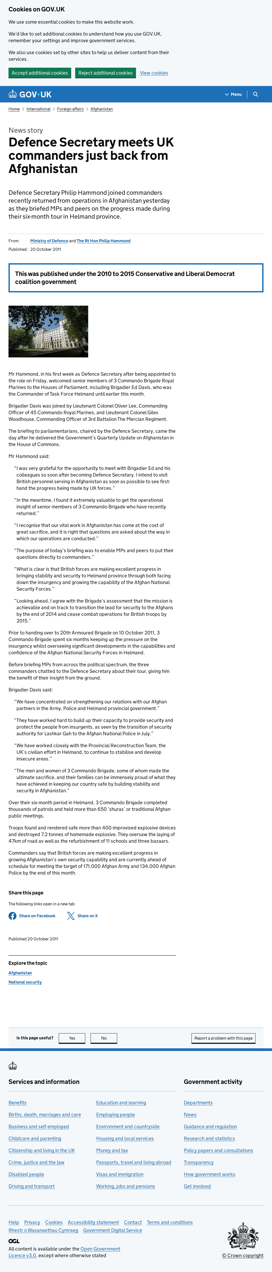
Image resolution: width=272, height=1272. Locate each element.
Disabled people (26, 1174)
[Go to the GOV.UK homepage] (30, 94)
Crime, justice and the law (36, 1162)
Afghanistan (102, 108)
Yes (77, 1038)
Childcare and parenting (34, 1138)
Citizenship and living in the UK (41, 1150)
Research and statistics (209, 1138)
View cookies (154, 72)
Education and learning (121, 1103)
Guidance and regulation (210, 1126)
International (38, 108)
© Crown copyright (243, 1255)
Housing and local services (125, 1138)
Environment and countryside (128, 1126)
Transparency (199, 1162)
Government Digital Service (112, 1230)
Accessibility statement (93, 1222)
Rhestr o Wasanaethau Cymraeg (43, 1230)
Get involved (197, 1186)
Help (13, 1222)
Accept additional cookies (40, 73)
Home (14, 108)
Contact (133, 1222)
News (190, 1114)
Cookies (54, 1222)
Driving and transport (31, 1186)
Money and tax (112, 1150)
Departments (198, 1103)
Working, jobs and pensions (125, 1186)
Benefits (17, 1103)
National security (25, 982)
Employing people (115, 1114)
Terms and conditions (170, 1222)
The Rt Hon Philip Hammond (103, 240)
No (109, 1038)
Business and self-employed (38, 1126)
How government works (209, 1174)
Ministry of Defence (49, 240)
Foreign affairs (70, 108)
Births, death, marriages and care (44, 1114)
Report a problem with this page (223, 1038)
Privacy (32, 1222)
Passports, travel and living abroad (133, 1162)
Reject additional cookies (105, 73)
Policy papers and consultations (218, 1150)
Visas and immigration (119, 1174)
